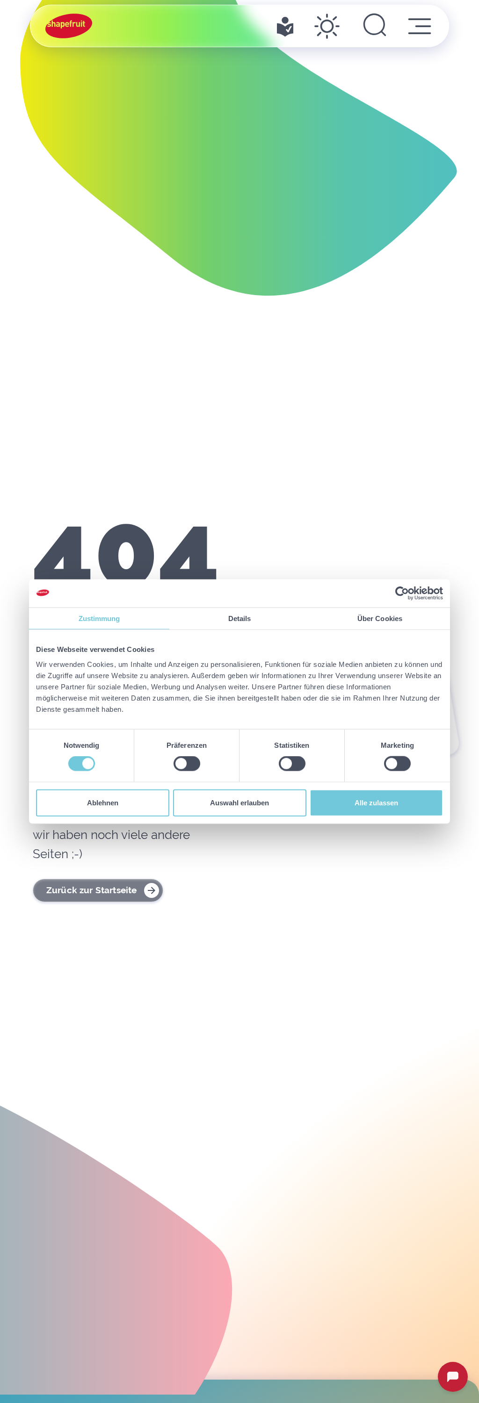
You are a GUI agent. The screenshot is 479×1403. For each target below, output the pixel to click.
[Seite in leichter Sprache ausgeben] (285, 26)
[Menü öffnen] (420, 26)
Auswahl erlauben (239, 802)
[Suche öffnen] (375, 26)
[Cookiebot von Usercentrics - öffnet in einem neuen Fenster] (402, 593)
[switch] (187, 763)
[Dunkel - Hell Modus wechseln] (327, 26)
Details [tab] (239, 618)
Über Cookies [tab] (379, 618)
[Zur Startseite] (68, 26)
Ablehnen (102, 802)
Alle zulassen (376, 802)
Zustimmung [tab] (99, 618)
